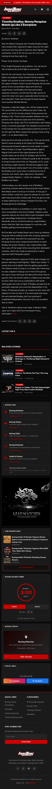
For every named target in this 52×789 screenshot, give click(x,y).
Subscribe (26, 742)
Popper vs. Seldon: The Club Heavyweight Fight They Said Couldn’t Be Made (32, 388)
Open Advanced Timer (27, 618)
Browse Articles (14, 462)
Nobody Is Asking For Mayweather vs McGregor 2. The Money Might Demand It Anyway (32, 358)
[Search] (35, 10)
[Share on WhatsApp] (19, 33)
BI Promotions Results (35, 702)
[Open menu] (48, 9)
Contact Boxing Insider (14, 717)
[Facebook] (34, 768)
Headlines (31, 714)
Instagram (15, 681)
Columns (6, 18)
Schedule (8, 709)
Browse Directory (15, 450)
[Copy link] (24, 33)
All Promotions (26, 567)
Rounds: (22, 612)
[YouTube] (29, 768)
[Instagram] (23, 768)
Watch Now (13, 427)
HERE (14, 314)
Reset (37, 607)
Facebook (38, 681)
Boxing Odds (32, 706)
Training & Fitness (34, 710)
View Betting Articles (16, 439)
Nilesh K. (32, 783)
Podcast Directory (12, 713)
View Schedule (14, 416)
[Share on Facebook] (14, 33)
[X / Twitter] (17, 768)
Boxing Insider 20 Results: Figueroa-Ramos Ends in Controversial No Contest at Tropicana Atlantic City (30, 539)
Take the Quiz (26, 657)
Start (14, 607)
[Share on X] (9, 33)
